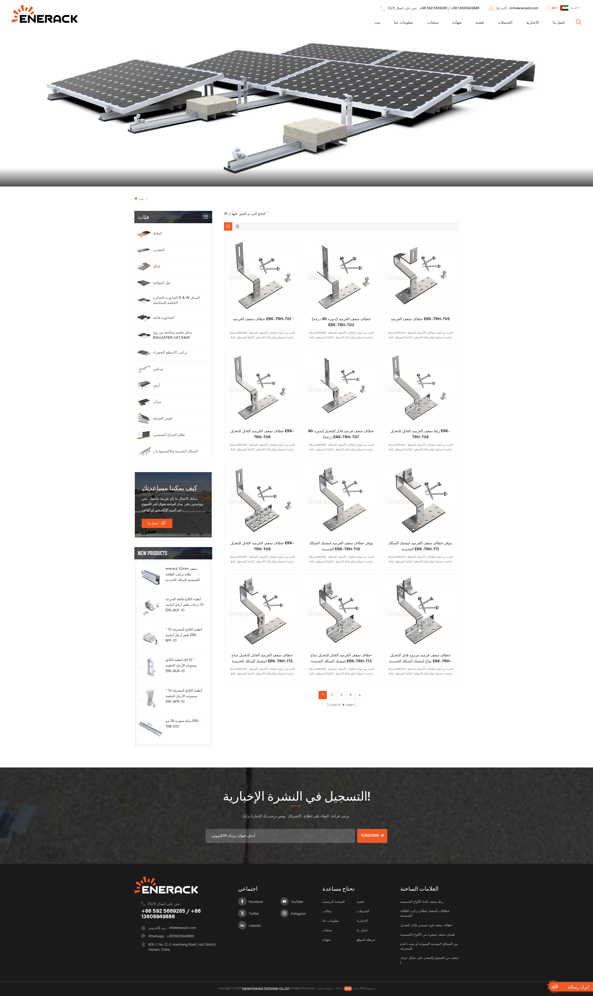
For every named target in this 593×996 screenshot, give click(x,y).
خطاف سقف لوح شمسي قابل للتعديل (426, 925)
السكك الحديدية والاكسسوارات (175, 451)
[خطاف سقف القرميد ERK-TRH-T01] (262, 275)
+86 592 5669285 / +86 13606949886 (449, 8)
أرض (156, 385)
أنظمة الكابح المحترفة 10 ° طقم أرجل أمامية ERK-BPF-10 (184, 635)
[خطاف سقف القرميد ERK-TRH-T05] (420, 275)
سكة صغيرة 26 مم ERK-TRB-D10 (183, 723)
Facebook (256, 902)
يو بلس (158, 369)
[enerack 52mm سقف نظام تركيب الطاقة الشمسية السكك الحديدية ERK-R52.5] (150, 577)
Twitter (254, 914)
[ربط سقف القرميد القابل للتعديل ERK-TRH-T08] (420, 387)
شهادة (457, 23)
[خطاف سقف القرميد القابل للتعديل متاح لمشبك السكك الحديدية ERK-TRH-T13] (341, 611)
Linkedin (255, 926)
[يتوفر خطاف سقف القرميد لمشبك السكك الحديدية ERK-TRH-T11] (420, 499)
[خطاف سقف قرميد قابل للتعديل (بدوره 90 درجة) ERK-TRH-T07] (341, 387)
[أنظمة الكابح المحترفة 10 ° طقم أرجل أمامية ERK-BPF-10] (150, 637)
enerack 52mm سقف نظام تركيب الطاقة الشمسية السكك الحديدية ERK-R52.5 (183, 575)
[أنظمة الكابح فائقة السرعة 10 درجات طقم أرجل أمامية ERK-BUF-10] (150, 607)
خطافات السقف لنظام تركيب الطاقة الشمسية (425, 913)
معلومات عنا (403, 23)
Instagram (298, 914)
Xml (338, 988)
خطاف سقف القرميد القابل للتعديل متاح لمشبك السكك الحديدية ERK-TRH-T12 (262, 658)
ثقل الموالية (161, 283)
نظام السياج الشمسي (169, 435)
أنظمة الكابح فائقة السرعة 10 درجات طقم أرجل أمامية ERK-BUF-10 (184, 605)
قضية (480, 23)
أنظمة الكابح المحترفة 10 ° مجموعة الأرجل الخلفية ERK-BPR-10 (184, 696)
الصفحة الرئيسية (333, 902)
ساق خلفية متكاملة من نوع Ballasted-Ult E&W (172, 335)
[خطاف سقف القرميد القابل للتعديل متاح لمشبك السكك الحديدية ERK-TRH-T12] (262, 611)
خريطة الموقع (366, 940)
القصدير (159, 250)
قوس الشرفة (162, 418)
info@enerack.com (524, 8)
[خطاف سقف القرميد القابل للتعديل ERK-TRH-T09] (262, 499)
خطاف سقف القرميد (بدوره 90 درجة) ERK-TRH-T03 (341, 322)
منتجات (432, 23)
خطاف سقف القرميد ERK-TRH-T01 (262, 319)
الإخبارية (532, 23)
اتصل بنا (559, 23)
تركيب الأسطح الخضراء (170, 353)
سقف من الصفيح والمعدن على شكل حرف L (429, 960)
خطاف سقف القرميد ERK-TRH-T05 (420, 319)
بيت (377, 23)
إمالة (156, 266)
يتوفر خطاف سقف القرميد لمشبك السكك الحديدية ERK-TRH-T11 (420, 546)
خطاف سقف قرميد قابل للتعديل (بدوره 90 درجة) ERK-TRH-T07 (341, 434)
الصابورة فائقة (163, 318)
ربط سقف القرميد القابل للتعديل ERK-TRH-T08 (420, 434)
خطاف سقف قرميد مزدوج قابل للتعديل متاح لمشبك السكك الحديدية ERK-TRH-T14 (420, 659)
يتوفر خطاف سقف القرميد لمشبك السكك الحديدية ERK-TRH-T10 (341, 546)
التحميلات (505, 23)
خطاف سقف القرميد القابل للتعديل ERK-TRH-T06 (262, 434)
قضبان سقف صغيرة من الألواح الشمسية (427, 935)
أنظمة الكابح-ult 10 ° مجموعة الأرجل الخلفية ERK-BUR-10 (181, 665)
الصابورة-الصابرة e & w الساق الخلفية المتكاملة (176, 300)
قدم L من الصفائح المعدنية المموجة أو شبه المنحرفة (429, 946)
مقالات (327, 911)
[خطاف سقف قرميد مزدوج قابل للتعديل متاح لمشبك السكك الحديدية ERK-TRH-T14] (420, 611)
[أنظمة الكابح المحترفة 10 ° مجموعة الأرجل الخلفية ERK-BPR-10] (150, 698)
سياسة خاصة (325, 988)
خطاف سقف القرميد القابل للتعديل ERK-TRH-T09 (262, 546)
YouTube (297, 902)
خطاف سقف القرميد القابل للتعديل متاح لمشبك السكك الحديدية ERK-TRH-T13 (341, 658)
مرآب (157, 402)
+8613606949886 (180, 936)
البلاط (157, 233)
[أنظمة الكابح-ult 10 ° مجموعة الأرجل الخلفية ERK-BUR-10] (150, 668)
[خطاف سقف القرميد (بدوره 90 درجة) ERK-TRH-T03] (341, 275)
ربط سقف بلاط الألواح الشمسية (422, 902)
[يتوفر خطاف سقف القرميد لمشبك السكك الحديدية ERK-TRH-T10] (341, 499)
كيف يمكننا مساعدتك (169, 488)
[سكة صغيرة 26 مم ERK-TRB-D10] (150, 729)
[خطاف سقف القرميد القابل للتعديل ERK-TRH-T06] (262, 387)
